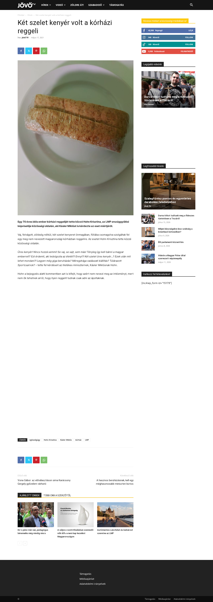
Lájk (191, 30)
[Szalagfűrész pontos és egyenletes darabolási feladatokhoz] (168, 191)
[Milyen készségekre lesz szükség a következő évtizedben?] (148, 232)
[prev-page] (20, 543)
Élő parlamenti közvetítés (171, 242)
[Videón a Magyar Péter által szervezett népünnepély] (148, 259)
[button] (191, 5)
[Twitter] (28, 51)
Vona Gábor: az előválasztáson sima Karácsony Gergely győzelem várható (44, 482)
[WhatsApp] (44, 51)
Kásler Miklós (66, 440)
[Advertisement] (75, 290)
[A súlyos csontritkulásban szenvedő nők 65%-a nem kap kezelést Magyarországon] (75, 514)
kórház (78, 440)
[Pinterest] (36, 51)
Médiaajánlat (87, 578)
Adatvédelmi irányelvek (93, 583)
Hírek (44, 4)
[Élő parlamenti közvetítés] (148, 245)
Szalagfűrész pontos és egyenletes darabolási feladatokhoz (167, 200)
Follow (189, 37)
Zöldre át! (77, 4)
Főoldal (21, 15)
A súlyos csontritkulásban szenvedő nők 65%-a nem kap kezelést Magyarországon (75, 533)
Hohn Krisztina (50, 440)
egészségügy (34, 440)
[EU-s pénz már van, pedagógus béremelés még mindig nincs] (36, 514)
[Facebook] (21, 51)
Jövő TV (25, 37)
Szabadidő (95, 4)
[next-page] (25, 543)
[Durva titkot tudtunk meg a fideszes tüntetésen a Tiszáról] (168, 89)
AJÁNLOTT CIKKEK (29, 495)
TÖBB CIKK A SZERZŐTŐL (57, 495)
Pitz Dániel (149, 104)
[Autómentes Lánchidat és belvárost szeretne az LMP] (115, 514)
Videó (59, 4)
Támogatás (116, 4)
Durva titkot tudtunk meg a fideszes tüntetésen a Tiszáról (168, 98)
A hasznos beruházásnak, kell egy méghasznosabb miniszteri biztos (114, 482)
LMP (87, 440)
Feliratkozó (187, 51)
